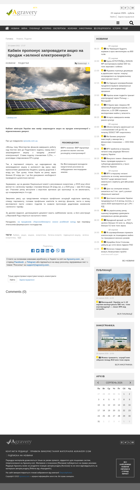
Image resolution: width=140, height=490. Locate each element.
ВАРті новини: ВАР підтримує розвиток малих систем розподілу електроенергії (75, 150)
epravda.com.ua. (30, 141)
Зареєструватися (126, 17)
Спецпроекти (103, 28)
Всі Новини (128, 261)
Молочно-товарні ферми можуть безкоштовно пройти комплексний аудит (115, 251)
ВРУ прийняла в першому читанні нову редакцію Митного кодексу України (115, 151)
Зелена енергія (55, 235)
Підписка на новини (20, 455)
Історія (116, 28)
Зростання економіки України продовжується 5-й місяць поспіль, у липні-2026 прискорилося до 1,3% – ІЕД (117, 202)
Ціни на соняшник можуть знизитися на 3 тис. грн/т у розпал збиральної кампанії (116, 191)
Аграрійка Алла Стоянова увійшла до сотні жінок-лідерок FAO (117, 243)
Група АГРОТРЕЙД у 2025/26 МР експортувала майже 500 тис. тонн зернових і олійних (117, 64)
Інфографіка (85, 28)
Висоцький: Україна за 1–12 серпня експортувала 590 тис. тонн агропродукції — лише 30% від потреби (113, 305)
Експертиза (59, 28)
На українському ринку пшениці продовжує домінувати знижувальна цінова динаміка (115, 213)
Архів (100, 376)
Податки (23, 63)
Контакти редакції (17, 451)
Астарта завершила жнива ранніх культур (115, 118)
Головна (9, 39)
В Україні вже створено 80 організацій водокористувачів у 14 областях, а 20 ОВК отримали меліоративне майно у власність (116, 109)
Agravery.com (24, 476)
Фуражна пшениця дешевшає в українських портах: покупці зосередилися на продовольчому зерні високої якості (117, 75)
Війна (24, 28)
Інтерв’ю (46, 28)
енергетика (41, 235)
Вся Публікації (124, 314)
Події (125, 28)
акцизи (31, 235)
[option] (48, 91)
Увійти (113, 17)
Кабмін (16, 235)
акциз (23, 235)
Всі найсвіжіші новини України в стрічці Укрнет (125, 468)
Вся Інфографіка (123, 365)
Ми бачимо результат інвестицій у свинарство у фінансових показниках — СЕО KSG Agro (117, 140)
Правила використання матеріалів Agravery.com (60, 451)
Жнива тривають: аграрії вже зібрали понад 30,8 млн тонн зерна (113, 358)
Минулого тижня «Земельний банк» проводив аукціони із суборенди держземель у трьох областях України (117, 162)
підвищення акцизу (72, 235)
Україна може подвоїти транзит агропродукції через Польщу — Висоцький (117, 98)
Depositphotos (66, 472)
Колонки (72, 28)
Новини (15, 28)
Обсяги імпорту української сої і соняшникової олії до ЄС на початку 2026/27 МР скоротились (117, 129)
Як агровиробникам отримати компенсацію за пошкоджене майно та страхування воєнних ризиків (117, 235)
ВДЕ (19, 238)
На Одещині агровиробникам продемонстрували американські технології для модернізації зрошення (117, 87)
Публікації (34, 28)
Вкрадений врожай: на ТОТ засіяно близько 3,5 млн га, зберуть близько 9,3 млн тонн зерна (117, 223)
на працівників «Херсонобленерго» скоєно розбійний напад (47, 222)
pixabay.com (12, 118)
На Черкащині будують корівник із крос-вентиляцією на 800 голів (117, 51)
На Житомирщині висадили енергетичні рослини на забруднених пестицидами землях (74, 168)
